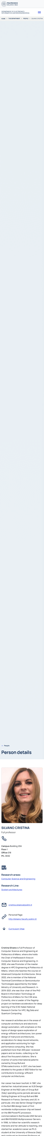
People (25, 18)
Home (3, 19)
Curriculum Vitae (16, 928)
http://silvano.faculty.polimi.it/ (23, 919)
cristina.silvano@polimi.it (20, 904)
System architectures (11, 889)
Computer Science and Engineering (18, 878)
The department (14, 18)
